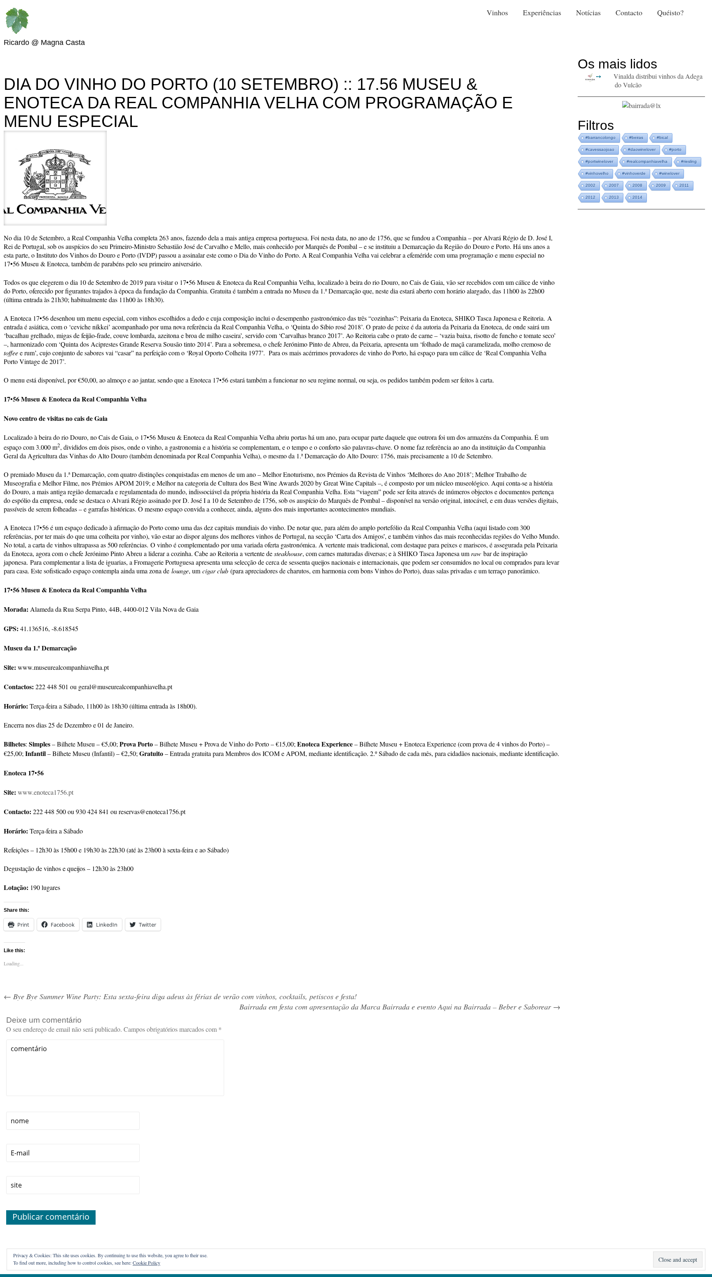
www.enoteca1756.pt (45, 792)
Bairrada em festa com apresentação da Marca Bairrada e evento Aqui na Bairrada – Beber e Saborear (399, 1007)
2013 (614, 197)
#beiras (636, 137)
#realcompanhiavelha (647, 161)
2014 (637, 197)
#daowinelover (642, 149)
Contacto (629, 12)
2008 (637, 185)
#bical (662, 137)
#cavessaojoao (600, 149)
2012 (590, 197)
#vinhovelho (597, 173)
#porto (675, 149)
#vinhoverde (634, 173)
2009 (661, 185)
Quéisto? (670, 12)
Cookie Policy (146, 1262)
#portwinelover (599, 161)
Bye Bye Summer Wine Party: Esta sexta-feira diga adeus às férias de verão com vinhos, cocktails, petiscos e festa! (180, 996)
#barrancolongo (601, 137)
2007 (614, 185)
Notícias (588, 12)
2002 (590, 185)
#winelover (669, 173)
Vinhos (497, 12)
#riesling (689, 161)
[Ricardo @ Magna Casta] (17, 20)
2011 (684, 185)
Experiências (542, 12)
